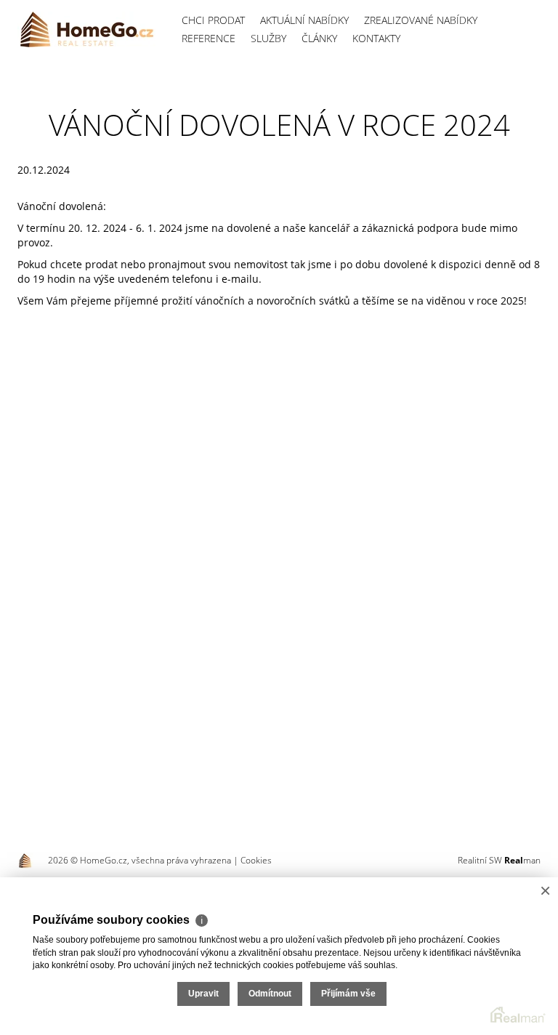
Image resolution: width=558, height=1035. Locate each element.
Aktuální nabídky (304, 20)
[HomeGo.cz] (86, 29)
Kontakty (376, 38)
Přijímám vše (348, 993)
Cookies (256, 860)
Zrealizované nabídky (420, 20)
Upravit (203, 993)
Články (319, 38)
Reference (208, 38)
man (522, 860)
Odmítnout (269, 993)
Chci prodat (213, 20)
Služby (268, 38)
